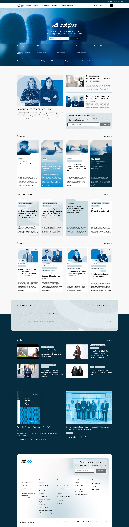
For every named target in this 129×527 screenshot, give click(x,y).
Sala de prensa (43, 496)
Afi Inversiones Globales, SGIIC (63, 497)
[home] (20, 5)
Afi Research (60, 503)
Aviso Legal (59, 521)
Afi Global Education (62, 485)
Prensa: (76, 488)
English (115, 1)
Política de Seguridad (69, 521)
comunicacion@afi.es (80, 489)
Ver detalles (107, 313)
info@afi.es (77, 482)
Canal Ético (105, 521)
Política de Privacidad (83, 521)
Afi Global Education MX (63, 488)
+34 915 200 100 (79, 485)
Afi (57, 482)
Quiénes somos (43, 488)
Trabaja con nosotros (44, 499)
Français (120, 1)
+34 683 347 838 (79, 491)
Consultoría (25, 485)
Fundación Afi (60, 493)
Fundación (42, 504)
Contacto (70, 5)
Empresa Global (43, 485)
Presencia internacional (45, 510)
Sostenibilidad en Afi (44, 507)
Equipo (41, 501)
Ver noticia (72, 437)
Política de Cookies (95, 521)
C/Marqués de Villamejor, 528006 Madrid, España (82, 495)
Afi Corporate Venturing (45, 513)
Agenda (63, 5)
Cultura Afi (42, 490)
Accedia (59, 490)
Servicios (41, 493)
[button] (36, 5)
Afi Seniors (60, 500)
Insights (28, 5)
